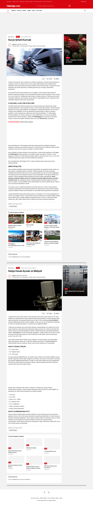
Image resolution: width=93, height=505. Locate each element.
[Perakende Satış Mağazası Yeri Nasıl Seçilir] (34, 239)
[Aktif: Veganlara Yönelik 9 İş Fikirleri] (75, 49)
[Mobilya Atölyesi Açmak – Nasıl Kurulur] (16, 222)
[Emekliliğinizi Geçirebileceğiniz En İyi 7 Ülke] (16, 239)
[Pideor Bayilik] (34, 222)
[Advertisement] (46, 23)
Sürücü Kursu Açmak (26, 122)
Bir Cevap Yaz (13, 254)
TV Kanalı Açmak (49, 341)
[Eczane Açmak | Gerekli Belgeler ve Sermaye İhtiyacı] (52, 222)
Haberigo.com (13, 6)
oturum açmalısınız (25, 256)
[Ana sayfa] (8, 10)
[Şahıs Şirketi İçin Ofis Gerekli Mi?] (75, 280)
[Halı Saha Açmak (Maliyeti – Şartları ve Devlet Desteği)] (52, 239)
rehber (14, 44)
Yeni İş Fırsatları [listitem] (13, 206)
